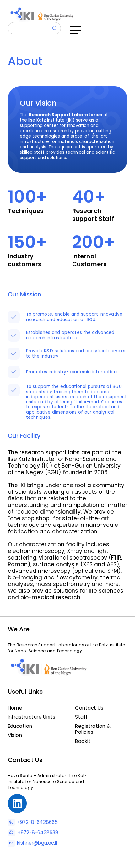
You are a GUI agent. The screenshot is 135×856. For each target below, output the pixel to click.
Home (15, 707)
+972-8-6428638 (37, 832)
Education (20, 726)
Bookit (83, 741)
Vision (15, 735)
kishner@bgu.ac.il (37, 843)
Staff (81, 717)
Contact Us (89, 707)
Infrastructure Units (32, 717)
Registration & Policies (93, 729)
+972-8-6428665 (37, 822)
